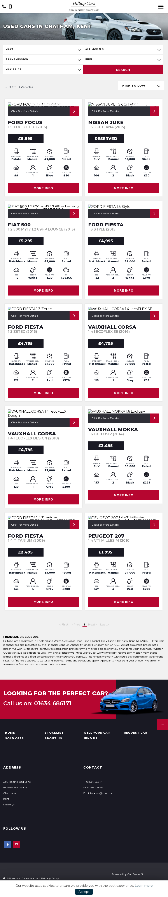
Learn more (144, 886)
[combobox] (43, 49)
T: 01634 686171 (93, 781)
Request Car (135, 732)
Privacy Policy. (50, 878)
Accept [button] (84, 892)
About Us (53, 738)
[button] (162, 724)
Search (123, 70)
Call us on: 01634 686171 (37, 703)
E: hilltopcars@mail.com (98, 793)
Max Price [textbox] (13, 69)
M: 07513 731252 (93, 787)
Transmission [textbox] (16, 59)
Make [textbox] (9, 49)
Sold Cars (14, 738)
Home (10, 732)
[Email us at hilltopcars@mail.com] (16, 844)
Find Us (91, 738)
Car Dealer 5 (135, 874)
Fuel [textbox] (89, 59)
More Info (43, 188)
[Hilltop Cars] (84, 6)
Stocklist (54, 732)
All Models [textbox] (94, 49)
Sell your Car (97, 732)
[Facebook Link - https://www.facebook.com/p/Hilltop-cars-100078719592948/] (7, 844)
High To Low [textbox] (133, 85)
